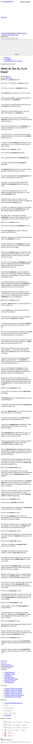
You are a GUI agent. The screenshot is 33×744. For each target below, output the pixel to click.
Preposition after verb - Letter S (13, 61)
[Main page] (7, 1)
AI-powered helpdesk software (13, 703)
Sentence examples (9, 680)
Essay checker (10, 713)
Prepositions (7, 59)
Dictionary (7, 57)
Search (16, 54)
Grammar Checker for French (13, 693)
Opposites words (9, 677)
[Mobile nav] (1, 35)
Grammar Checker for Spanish (13, 690)
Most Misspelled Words (11, 679)
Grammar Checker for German (13, 692)
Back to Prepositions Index (10, 35)
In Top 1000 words (6, 78)
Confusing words (9, 674)
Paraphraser (7, 715)
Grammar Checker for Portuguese (14, 695)
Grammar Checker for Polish (12, 697)
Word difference (9, 682)
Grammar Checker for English (13, 688)
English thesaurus (9, 672)
